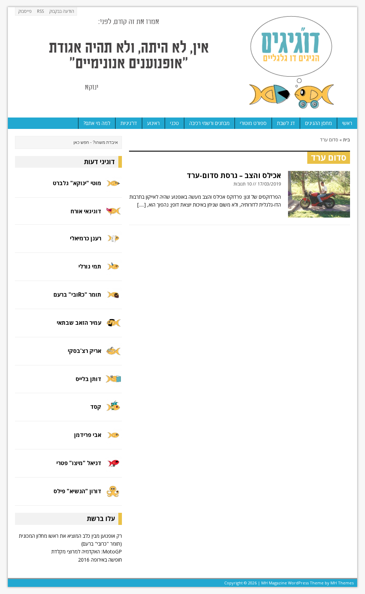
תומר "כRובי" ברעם (77, 294)
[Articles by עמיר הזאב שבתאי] (113, 327)
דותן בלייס (88, 379)
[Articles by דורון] (113, 496)
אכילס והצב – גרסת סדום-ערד (234, 175)
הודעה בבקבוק (61, 11)
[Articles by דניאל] (113, 467)
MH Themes (342, 582)
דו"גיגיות (128, 123)
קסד (95, 407)
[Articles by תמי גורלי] (113, 270)
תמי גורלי (89, 266)
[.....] (141, 204)
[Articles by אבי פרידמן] (113, 439)
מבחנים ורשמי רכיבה (209, 123)
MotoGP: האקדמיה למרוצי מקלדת (86, 551)
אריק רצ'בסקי (84, 351)
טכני (174, 123)
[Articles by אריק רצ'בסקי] (113, 355)
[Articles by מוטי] (113, 187)
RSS (40, 11)
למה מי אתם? (96, 123)
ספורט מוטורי (253, 123)
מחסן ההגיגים (318, 123)
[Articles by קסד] (113, 411)
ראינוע (153, 123)
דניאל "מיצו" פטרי (78, 463)
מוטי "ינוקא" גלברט (77, 183)
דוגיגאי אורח (86, 211)
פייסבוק (25, 11)
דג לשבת (286, 123)
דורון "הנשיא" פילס (77, 491)
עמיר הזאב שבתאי (79, 323)
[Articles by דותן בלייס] (113, 383)
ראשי (347, 123)
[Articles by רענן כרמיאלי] (113, 242)
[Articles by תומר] (113, 299)
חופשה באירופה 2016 (100, 559)
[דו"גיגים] (182, 62)
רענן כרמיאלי (85, 238)
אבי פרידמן (87, 435)
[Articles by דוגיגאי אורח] (113, 214)
